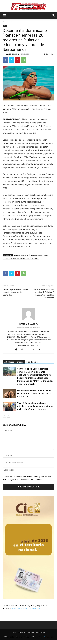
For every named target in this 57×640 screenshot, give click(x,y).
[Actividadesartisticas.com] (28, 6)
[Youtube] (40, 349)
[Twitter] (11, 60)
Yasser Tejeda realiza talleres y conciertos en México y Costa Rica (15, 292)
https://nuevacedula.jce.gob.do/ (26, 608)
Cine (10, 22)
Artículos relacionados (13, 362)
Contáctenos (40, 632)
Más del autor (32, 362)
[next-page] (8, 416)
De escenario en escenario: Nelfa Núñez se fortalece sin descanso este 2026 (34, 393)
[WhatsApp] (23, 60)
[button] (4, 15)
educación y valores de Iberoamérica (16, 258)
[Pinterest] (17, 60)
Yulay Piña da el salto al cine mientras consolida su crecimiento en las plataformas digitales (35, 406)
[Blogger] (17, 349)
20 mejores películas (21, 255)
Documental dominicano (40, 255)
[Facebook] (5, 60)
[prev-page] (4, 416)
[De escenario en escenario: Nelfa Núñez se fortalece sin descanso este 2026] (9, 393)
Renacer (35, 258)
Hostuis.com (48, 637)
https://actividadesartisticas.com (28, 328)
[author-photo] (28, 320)
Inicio (4, 22)
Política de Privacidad (26, 632)
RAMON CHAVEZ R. (12, 54)
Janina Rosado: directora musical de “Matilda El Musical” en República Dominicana (43, 293)
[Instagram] (28, 349)
